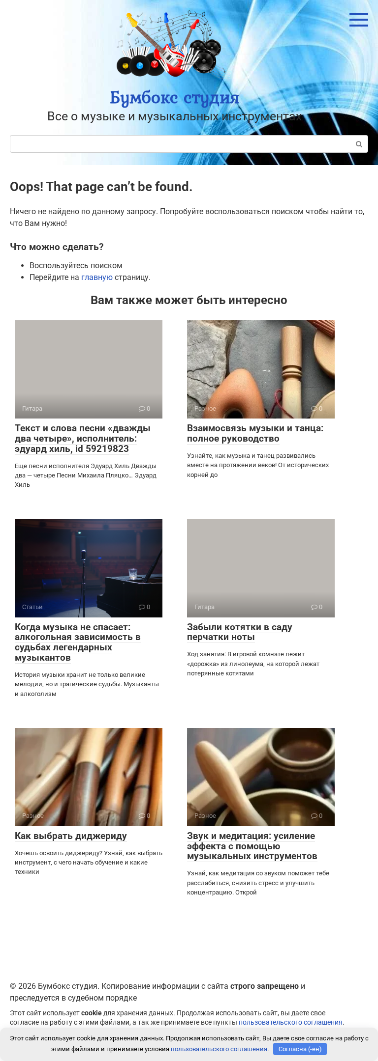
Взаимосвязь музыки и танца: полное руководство (255, 433)
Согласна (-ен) (300, 1049)
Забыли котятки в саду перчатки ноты (239, 632)
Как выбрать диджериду (71, 835)
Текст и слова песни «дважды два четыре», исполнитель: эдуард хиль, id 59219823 (83, 438)
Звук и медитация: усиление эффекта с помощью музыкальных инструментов (252, 846)
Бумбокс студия (174, 97)
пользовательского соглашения (291, 1022)
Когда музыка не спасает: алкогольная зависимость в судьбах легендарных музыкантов (78, 642)
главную (97, 277)
